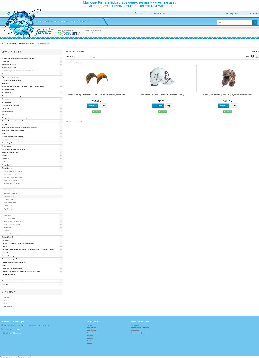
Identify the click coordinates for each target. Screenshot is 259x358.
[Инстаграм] (78, 34)
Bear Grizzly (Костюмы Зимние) (13, 171)
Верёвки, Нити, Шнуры (9, 67)
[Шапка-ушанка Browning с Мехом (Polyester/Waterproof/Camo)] (227, 78)
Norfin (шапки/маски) (9, 202)
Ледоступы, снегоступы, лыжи (12, 140)
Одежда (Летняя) (7, 237)
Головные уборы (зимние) (11, 187)
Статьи (72, 21)
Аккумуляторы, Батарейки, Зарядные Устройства (18, 58)
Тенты (4, 278)
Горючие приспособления (10, 77)
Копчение (5, 124)
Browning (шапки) (8, 196)
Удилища (5, 284)
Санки (4, 265)
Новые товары (92, 327)
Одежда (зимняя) (7, 168)
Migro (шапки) (7, 209)
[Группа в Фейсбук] (74, 34)
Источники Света (7, 111)
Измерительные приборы (10, 105)
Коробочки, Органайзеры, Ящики (13, 130)
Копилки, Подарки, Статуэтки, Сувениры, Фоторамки (19, 121)
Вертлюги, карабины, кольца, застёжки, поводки (18, 71)
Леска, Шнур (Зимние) (9, 143)
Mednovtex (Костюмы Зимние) (12, 177)
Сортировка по (70, 56)
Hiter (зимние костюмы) (10, 174)
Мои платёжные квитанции (140, 327)
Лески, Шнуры (6, 146)
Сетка (252, 57)
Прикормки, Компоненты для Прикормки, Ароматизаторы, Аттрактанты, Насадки (28, 249)
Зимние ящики (7, 102)
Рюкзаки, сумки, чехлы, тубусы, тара (14, 262)
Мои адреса (135, 330)
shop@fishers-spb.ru (66, 31)
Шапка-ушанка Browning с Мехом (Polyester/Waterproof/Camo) (227, 95)
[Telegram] (67, 34)
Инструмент (6, 108)
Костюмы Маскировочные (11, 234)
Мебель (4, 155)
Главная (90, 335)
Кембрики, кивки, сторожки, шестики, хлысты (17, 118)
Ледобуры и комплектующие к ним (13, 136)
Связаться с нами (93, 333)
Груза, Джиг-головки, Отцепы (11, 80)
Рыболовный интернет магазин (92, 30)
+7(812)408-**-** (83, 21)
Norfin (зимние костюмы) (11, 180)
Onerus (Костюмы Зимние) (11, 183)
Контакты (63, 21)
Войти (256, 13)
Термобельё (7, 215)
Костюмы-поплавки (9, 218)
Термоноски (7, 231)
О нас (5, 300)
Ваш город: (143, 13)
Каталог (38, 21)
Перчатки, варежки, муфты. (12, 224)
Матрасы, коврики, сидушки (11, 152)
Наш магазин (7, 306)
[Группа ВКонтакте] (71, 34)
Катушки (4, 114)
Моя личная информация (139, 333)
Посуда (4, 246)
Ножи (3, 162)
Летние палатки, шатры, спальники (13, 149)
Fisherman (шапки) (9, 199)
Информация (9, 292)
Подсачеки (5, 240)
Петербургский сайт (24, 357)
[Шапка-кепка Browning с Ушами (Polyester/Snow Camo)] (162, 78)
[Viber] (63, 34)
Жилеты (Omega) (8, 212)
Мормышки (5, 158)
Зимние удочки (7, 99)
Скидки (89, 325)
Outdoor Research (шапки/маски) (13, 190)
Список (257, 57)
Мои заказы (135, 325)
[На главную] (2, 43)
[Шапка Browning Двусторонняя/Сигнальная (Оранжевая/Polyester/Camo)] (97, 78)
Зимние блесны (7, 92)
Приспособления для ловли (11, 256)
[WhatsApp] (59, 34)
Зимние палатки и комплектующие (13, 96)
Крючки (4, 133)
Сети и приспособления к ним (12, 268)
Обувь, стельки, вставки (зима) (13, 221)
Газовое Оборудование (9, 74)
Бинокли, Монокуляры (9, 64)
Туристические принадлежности (12, 281)
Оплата (46, 21)
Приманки (5, 252)
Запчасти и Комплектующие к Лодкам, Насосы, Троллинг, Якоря (23, 86)
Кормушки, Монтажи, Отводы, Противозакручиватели (19, 127)
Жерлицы (5, 83)
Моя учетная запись (140, 321)
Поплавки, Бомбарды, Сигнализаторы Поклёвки (18, 243)
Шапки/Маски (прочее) (10, 193)
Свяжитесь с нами (160, 13)
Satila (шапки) (7, 205)
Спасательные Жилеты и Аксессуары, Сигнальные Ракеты (21, 271)
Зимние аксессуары (8, 89)
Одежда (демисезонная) (9, 165)
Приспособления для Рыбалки (12, 259)
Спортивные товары (8, 274)
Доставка (54, 21)
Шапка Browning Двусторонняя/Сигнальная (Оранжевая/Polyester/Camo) (96, 95)
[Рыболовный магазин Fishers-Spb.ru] (44, 32)
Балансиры (5, 61)
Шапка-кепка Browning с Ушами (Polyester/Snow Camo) (162, 95)
